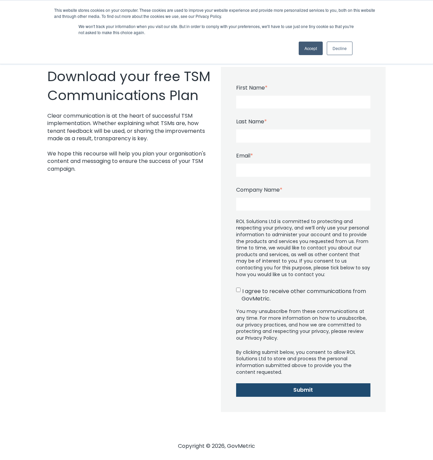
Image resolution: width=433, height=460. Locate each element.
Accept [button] (310, 48)
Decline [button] (340, 48)
